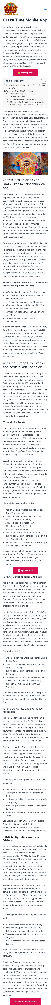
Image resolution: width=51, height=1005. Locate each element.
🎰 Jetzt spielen (25, 73)
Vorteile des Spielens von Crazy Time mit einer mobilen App (25, 86)
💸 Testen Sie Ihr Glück (25, 1001)
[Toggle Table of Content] (42, 81)
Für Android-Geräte (17, 97)
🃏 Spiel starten (25, 570)
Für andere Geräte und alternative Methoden (27, 102)
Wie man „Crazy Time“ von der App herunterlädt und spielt (21, 92)
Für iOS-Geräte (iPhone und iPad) (23, 99)
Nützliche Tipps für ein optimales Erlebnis (26, 105)
